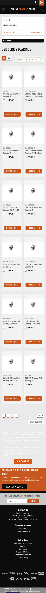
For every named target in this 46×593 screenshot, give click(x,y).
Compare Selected (36, 422)
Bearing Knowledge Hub (23, 543)
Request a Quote (12, 114)
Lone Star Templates (33, 591)
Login (19, 528)
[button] (23, 32)
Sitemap (27, 589)
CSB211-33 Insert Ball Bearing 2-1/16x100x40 (33, 266)
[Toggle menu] (3, 9)
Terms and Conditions (23, 555)
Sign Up (26, 528)
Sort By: (19, 59)
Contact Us (23, 549)
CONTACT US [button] (23, 461)
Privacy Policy (23, 558)
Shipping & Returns (23, 531)
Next (39, 416)
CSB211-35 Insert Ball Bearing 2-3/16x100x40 (33, 210)
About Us (23, 546)
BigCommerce (14, 591)
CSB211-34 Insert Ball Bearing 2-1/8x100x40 (11, 266)
